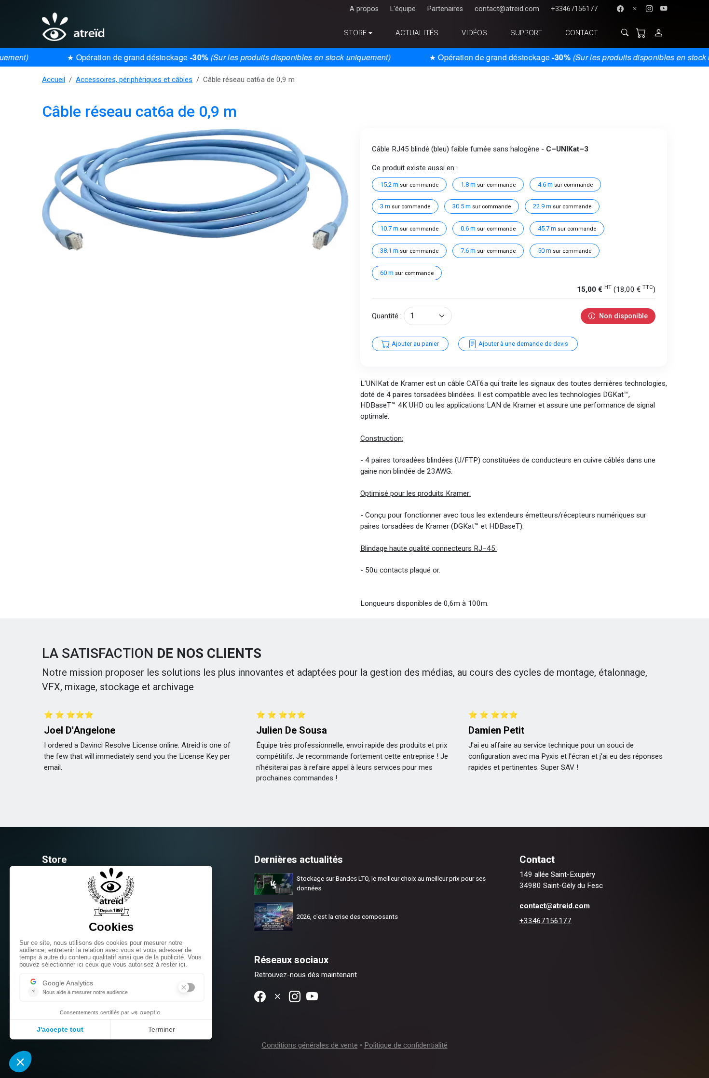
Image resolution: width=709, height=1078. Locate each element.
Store (355, 32)
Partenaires (445, 9)
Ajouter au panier (414, 343)
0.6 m (488, 228)
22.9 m (562, 206)
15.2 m (409, 184)
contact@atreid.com (507, 9)
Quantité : (387, 316)
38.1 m (409, 250)
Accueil (53, 79)
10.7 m (409, 228)
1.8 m (488, 184)
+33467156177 (574, 9)
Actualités (416, 32)
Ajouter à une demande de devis (522, 343)
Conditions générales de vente (310, 1045)
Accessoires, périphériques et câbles (134, 79)
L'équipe (403, 9)
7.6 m (488, 250)
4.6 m (565, 184)
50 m (564, 250)
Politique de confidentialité (406, 1045)
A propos (364, 9)
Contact (581, 32)
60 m (407, 272)
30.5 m (481, 206)
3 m (405, 206)
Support (526, 32)
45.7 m (567, 228)
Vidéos (474, 32)
